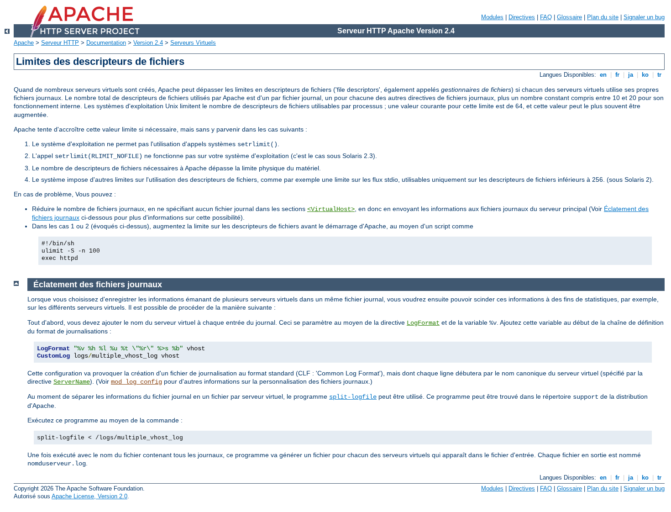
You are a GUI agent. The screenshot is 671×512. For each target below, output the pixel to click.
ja (630, 74)
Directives (521, 17)
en (603, 74)
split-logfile (353, 397)
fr (617, 74)
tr (659, 74)
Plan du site (603, 17)
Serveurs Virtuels (193, 42)
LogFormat (423, 323)
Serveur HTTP (60, 42)
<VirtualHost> (331, 209)
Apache (24, 42)
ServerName (71, 381)
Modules (492, 17)
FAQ (546, 17)
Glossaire (569, 17)
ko (645, 74)
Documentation (106, 42)
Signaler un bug (644, 17)
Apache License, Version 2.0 (89, 496)
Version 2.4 (148, 42)
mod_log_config (136, 381)
